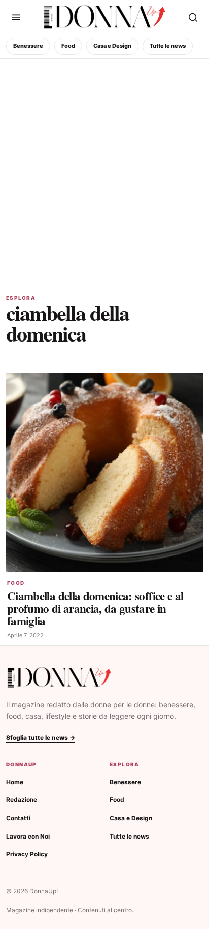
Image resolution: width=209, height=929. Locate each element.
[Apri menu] (16, 17)
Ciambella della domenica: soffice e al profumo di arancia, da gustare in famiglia (95, 608)
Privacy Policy (27, 854)
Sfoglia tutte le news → (40, 737)
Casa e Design (112, 45)
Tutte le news (168, 45)
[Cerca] (193, 17)
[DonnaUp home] (59, 677)
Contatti (18, 818)
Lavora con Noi (28, 836)
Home (14, 782)
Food (68, 45)
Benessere (28, 45)
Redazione (21, 799)
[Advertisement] (104, 168)
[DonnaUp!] (105, 17)
